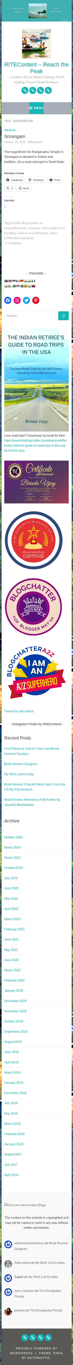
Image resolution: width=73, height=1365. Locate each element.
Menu (39, 108)
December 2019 (15, 1001)
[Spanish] (25, 286)
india (17, 223)
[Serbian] (17, 286)
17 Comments (12, 243)
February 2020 (14, 980)
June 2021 (11, 939)
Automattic (38, 1358)
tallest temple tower (53, 228)
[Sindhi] (21, 286)
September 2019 (15, 1031)
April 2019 (11, 1062)
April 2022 (11, 909)
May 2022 (11, 898)
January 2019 (13, 1082)
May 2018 (11, 1113)
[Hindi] (29, 281)
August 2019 (13, 1041)
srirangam (34, 228)
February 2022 (14, 929)
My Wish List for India (19, 774)
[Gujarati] (25, 281)
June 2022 (11, 888)
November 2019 (15, 1011)
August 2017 (13, 1154)
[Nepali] (10, 286)
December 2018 (15, 1093)
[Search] (63, 315)
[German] (21, 281)
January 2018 (13, 1144)
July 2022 (11, 878)
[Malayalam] (6, 286)
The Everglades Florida (46, 1310)
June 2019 (11, 1052)
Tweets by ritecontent (18, 711)
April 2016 (11, 1175)
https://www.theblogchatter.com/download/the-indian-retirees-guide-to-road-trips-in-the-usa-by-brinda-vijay (35, 445)
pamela (19, 1310)
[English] (10, 281)
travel (10, 130)
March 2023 (12, 857)
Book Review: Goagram (20, 764)
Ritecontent (35, 142)
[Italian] (33, 281)
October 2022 (13, 868)
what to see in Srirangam (33, 233)
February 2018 (14, 1134)
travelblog (10, 233)
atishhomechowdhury (29, 1243)
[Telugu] (33, 286)
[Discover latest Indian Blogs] (25, 1205)
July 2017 (11, 1164)
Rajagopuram (30, 223)
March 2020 (12, 970)
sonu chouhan (24, 1290)
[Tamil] (29, 286)
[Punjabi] (14, 286)
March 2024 (12, 847)
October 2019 (13, 1021)
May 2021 (11, 950)
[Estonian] (14, 281)
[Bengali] (6, 281)
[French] (17, 281)
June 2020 (11, 960)
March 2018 (12, 1123)
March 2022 (12, 919)
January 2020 (13, 990)
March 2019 (12, 1072)
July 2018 (11, 1103)
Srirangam (14, 136)
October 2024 (13, 837)
